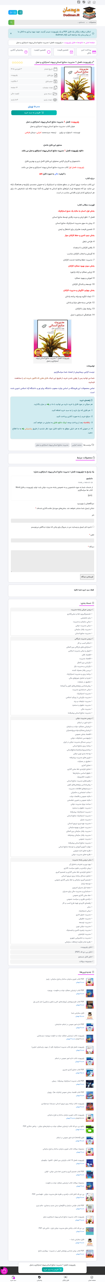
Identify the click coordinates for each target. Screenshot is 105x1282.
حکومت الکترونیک (84, 777)
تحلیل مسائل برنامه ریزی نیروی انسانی (76, 876)
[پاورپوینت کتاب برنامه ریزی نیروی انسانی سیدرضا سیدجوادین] (90, 1106)
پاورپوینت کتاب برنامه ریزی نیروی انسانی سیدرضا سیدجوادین (62, 1103)
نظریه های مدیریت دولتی (81, 854)
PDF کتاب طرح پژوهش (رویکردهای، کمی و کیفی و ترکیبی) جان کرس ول (58, 1002)
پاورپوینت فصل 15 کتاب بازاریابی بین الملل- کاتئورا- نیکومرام (62, 1160)
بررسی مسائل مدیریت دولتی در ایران (77, 742)
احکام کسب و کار (84, 643)
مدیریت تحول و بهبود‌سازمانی (80, 827)
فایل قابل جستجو (85, 956)
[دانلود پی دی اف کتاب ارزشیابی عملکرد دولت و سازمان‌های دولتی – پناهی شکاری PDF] (90, 1129)
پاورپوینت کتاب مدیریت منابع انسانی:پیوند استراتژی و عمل (63, 1217)
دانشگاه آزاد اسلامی (28, 388)
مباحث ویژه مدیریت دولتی (81, 804)
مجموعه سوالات (85, 961)
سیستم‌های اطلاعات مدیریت (80, 788)
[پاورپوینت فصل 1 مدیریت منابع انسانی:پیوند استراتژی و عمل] (77, 83)
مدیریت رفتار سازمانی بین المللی (78, 831)
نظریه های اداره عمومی (82, 850)
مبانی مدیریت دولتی (83, 625)
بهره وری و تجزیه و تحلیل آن (80, 864)
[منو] (20, 12)
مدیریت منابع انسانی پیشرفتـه (79, 713)
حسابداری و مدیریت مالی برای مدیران (77, 891)
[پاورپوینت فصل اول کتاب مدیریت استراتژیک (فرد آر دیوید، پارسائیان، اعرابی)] (90, 1049)
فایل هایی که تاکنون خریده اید (36, 378)
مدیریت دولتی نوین (83, 926)
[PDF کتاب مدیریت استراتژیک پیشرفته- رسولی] (90, 1083)
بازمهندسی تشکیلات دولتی (81, 738)
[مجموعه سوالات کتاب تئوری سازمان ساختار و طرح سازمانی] (90, 1151)
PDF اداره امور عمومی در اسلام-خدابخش (69, 1024)
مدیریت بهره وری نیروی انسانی (79, 823)
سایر (89, 907)
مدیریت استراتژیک (84, 693)
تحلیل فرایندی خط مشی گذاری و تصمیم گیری (73, 872)
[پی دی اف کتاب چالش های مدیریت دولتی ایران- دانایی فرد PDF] (90, 1231)
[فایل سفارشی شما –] (90, 1242)
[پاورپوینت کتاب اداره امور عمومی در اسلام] (90, 1061)
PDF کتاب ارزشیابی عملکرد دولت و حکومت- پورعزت (65, 990)
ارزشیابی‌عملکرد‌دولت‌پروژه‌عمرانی (78, 730)
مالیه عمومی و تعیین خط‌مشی (79, 800)
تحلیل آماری (86, 765)
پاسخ (90, 495)
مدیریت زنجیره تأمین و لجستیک (78, 930)
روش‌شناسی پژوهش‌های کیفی (79, 784)
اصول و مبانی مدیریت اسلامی (79, 650)
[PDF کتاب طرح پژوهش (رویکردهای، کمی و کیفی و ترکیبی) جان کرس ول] (90, 1004)
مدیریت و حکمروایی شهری (80, 938)
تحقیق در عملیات (84, 682)
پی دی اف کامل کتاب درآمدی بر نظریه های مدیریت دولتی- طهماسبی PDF (58, 1194)
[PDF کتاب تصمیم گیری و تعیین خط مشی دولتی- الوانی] (90, 1174)
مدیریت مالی (86, 709)
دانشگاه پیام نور (44, 388)
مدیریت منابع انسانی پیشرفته (79, 843)
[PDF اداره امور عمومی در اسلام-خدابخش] (90, 1027)
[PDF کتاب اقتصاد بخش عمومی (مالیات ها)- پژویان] (90, 1095)
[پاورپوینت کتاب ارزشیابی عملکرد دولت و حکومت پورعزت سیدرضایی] (90, 1038)
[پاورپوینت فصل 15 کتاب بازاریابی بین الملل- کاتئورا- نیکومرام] (90, 1163)
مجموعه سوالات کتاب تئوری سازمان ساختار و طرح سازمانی (63, 1149)
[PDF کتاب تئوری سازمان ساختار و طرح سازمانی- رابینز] (90, 981)
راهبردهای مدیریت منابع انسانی (79, 780)
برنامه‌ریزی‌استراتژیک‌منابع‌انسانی (79, 749)
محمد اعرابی (77, 445)
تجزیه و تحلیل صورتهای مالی (80, 678)
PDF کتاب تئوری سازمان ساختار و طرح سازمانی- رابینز (65, 979)
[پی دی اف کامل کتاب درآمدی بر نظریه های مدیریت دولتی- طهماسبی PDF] (90, 1197)
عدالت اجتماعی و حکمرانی (81, 792)
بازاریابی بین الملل (84, 662)
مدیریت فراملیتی (84, 934)
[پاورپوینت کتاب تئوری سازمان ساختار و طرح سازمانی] (90, 1117)
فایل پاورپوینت (86, 947)
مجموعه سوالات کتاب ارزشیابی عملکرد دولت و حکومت (65, 1183)
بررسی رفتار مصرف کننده (81, 670)
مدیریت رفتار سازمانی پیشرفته (79, 835)
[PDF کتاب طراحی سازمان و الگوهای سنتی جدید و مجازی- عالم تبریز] (90, 1208)
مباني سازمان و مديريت (82, 621)
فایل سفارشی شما (77, 1013)
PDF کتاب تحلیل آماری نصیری (73, 1070)
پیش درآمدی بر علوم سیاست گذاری (77, 868)
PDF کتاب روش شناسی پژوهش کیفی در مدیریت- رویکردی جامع (61, 1251)
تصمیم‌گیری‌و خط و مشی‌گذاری (79, 614)
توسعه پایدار (86, 883)
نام (93, 515)
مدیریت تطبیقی (85, 918)
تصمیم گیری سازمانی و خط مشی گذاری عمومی (73, 879)
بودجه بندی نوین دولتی (82, 753)
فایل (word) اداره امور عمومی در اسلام (70, 1137)
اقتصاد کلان (86, 654)
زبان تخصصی (86, 618)
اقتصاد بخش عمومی (83, 734)
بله (48, 404)
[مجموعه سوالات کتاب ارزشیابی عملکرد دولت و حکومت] (90, 1185)
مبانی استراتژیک (85, 910)
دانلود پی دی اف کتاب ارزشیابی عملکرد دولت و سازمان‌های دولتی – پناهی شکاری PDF (53, 1126)
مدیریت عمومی (85, 839)
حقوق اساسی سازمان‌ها (82, 773)
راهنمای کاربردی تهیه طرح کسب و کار (76, 903)
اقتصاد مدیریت (85, 658)
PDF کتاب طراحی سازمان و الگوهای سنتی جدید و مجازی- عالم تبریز (60, 1205)
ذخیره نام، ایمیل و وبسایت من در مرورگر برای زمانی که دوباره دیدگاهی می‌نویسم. (61, 527)
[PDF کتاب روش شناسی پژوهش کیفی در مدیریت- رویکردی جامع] (90, 1253)
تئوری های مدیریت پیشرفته (80, 757)
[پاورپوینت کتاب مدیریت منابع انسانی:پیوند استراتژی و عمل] (90, 1219)
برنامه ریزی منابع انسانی (82, 745)
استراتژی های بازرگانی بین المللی (78, 647)
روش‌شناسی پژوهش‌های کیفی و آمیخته (75, 685)
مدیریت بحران (85, 819)
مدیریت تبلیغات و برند (82, 701)
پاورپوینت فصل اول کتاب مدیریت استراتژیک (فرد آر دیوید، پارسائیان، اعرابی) (58, 1047)
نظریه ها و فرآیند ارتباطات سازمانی (78, 942)
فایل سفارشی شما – (77, 1239)
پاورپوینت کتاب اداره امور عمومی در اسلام (69, 1058)
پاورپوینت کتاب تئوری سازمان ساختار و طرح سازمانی (66, 1115)
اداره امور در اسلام (84, 722)
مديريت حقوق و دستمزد (81, 808)
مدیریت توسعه (85, 922)
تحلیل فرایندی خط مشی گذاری (79, 769)
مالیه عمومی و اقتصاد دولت (80, 796)
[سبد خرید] (4, 1270)
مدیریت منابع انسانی (83, 633)
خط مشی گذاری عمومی (82, 895)
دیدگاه (91, 546)
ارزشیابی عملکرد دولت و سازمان (79, 726)
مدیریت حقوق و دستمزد (81, 705)
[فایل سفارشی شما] (90, 1015)
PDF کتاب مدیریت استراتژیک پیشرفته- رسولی (68, 1081)
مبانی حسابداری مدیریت (81, 689)
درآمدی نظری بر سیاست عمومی (79, 899)
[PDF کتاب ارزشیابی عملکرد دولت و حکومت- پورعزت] (90, 993)
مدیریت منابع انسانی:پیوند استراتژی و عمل (52, 445)
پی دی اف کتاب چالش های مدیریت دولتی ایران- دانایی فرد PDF (61, 1228)
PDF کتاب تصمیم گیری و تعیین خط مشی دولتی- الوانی (64, 1171)
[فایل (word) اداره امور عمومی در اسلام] (90, 1140)
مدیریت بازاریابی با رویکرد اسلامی (78, 697)
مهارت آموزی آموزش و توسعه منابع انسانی (75, 846)
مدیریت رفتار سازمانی (83, 629)
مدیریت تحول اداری (83, 914)
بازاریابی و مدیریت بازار (82, 666)
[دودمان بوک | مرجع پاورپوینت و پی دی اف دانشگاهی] (77, 12)
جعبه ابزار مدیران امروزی (81, 887)
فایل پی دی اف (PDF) (83, 952)
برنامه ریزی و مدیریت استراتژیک (79, 674)
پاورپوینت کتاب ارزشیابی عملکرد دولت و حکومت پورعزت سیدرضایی (60, 1036)
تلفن (91, 534)
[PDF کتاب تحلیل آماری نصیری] (90, 1072)
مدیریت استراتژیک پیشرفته (80, 812)
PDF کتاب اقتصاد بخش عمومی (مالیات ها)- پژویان (65, 1092)
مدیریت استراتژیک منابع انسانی (79, 815)
